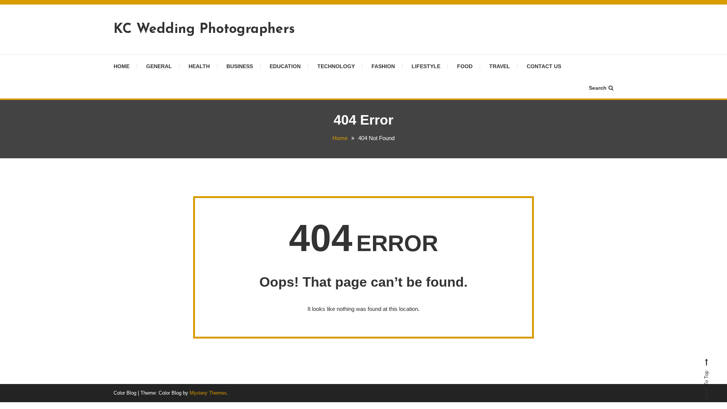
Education (285, 66)
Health (199, 66)
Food (465, 66)
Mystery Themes (208, 393)
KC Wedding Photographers (204, 29)
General (159, 66)
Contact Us (544, 66)
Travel (499, 66)
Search (598, 88)
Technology (336, 66)
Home (121, 66)
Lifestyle (426, 66)
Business (239, 66)
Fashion (383, 66)
